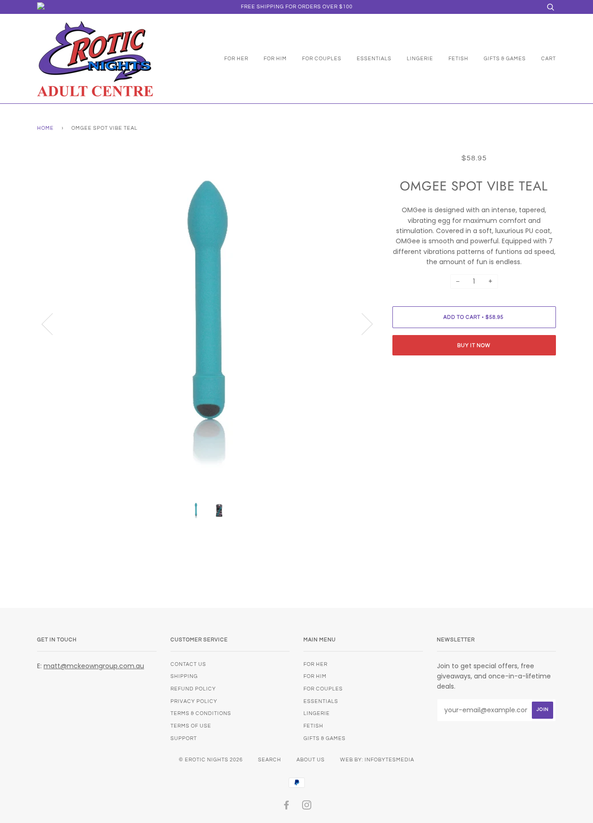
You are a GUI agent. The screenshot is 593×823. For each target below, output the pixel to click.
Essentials (374, 58)
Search (269, 759)
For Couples (321, 58)
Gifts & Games (505, 58)
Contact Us (188, 664)
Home (45, 128)
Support (183, 738)
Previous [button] (53, 323)
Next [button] (362, 323)
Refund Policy (193, 688)
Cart (548, 58)
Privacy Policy (193, 701)
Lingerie (420, 58)
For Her (236, 58)
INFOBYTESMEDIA (389, 759)
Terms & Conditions (200, 713)
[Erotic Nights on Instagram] (307, 807)
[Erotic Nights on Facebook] (286, 807)
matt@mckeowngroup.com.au (94, 666)
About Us (310, 759)
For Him (275, 58)
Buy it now (474, 345)
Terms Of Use (190, 725)
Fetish (458, 58)
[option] (208, 323)
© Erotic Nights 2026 (211, 759)
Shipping (184, 676)
